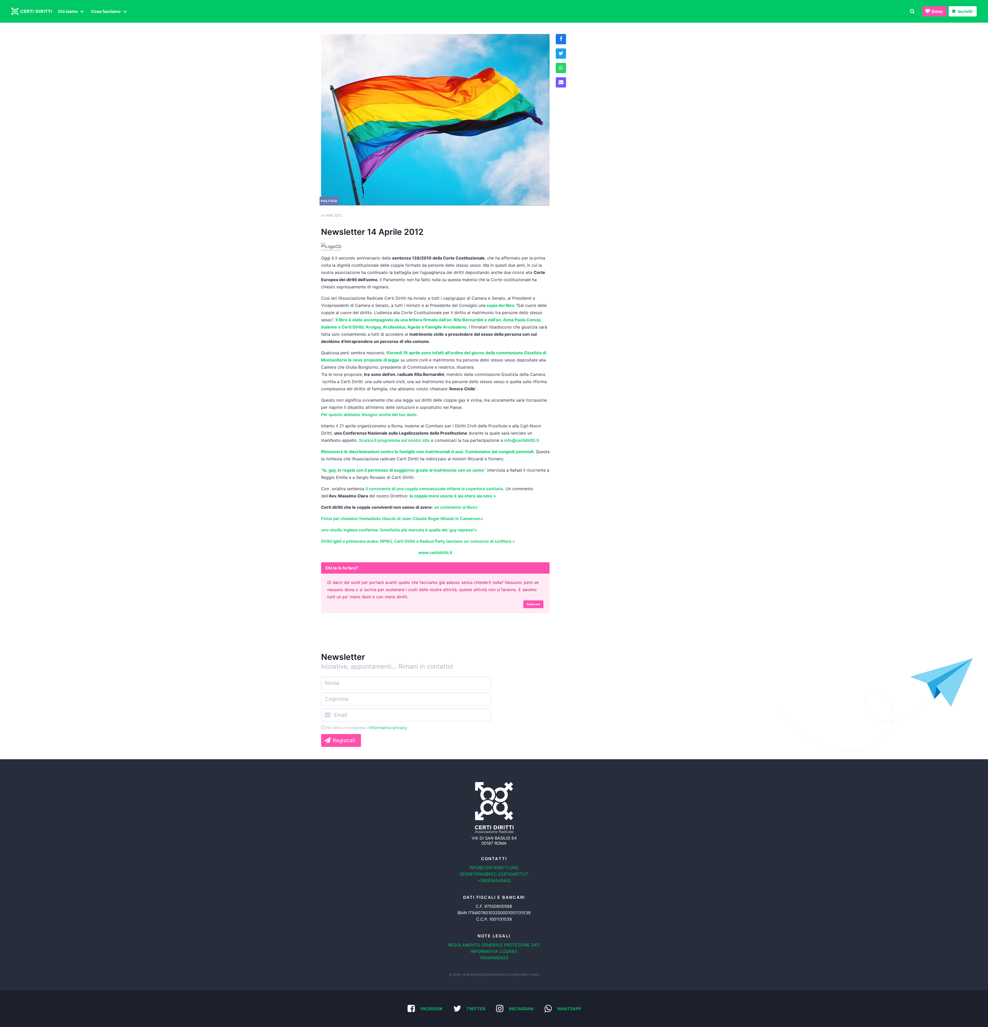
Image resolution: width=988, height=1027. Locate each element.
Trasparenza (494, 957)
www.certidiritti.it (435, 552)
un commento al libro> (456, 507)
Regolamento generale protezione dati (494, 944)
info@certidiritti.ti (521, 440)
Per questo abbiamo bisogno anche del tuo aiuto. (370, 414)
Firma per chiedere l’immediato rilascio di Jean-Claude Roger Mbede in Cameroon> (402, 518)
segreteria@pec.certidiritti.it (494, 874)
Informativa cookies (494, 951)
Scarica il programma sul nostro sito (394, 440)
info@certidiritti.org (494, 867)
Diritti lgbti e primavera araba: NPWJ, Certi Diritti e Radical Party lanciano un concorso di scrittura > (418, 541)
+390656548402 (494, 880)
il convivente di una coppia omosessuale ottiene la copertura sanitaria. (435, 488)
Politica (329, 201)
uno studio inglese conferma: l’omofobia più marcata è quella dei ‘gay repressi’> (399, 529)
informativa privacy (388, 727)
